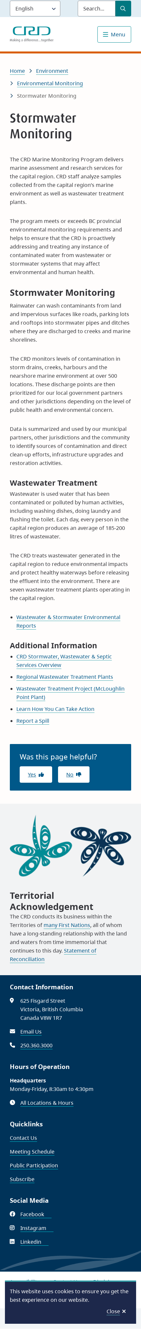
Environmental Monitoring (50, 83)
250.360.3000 (36, 1045)
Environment (52, 70)
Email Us (31, 1031)
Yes (32, 774)
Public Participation (34, 1165)
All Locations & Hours (46, 1102)
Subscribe (22, 1179)
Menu (118, 34)
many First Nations (67, 925)
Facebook (35, 1214)
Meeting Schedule (32, 1151)
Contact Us (23, 1137)
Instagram (36, 1228)
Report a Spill (32, 720)
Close (113, 1311)
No (69, 774)
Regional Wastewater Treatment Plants (64, 676)
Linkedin (34, 1241)
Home (17, 70)
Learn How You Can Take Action (55, 709)
